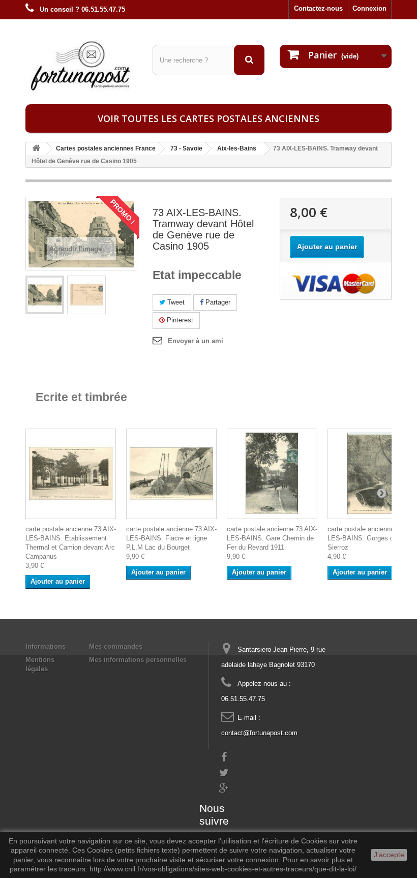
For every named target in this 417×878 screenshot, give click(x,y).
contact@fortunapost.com (259, 733)
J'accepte (389, 855)
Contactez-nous (318, 8)
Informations (45, 646)
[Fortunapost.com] (81, 66)
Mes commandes (115, 646)
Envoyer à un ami (195, 341)
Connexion (369, 8)
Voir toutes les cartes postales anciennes (208, 118)
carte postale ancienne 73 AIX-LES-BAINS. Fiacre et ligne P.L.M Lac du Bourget (171, 538)
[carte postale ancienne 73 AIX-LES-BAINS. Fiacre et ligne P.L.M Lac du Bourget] (171, 474)
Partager (216, 302)
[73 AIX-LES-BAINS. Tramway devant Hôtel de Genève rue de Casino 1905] (45, 295)
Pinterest (179, 320)
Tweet (175, 302)
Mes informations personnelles (138, 659)
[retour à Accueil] (36, 148)
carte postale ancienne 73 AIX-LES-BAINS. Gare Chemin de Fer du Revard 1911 (272, 538)
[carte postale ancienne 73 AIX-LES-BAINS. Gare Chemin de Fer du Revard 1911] (272, 474)
